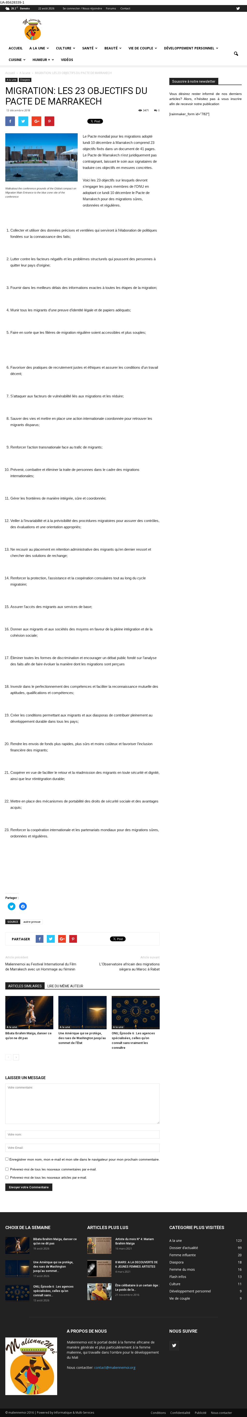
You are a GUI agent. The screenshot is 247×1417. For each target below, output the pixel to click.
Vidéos (67, 59)
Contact (125, 8)
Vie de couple (141, 48)
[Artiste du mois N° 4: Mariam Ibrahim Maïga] (99, 1245)
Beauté (111, 48)
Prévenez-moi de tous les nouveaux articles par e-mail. (48, 1177)
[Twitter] (238, 8)
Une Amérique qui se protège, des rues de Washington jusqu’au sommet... (53, 1267)
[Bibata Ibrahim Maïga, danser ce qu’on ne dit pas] (29, 1012)
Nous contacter (221, 1413)
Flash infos (177, 1276)
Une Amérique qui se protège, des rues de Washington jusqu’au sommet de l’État (82, 1038)
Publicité (200, 1413)
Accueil (16, 48)
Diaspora (25, 79)
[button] (236, 54)
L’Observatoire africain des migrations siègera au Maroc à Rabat (129, 966)
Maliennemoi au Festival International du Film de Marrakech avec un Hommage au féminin (40, 966)
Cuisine (15, 59)
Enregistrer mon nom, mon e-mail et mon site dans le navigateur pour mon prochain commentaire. (84, 1159)
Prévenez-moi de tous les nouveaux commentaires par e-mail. (53, 1169)
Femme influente (182, 1255)
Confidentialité (180, 1413)
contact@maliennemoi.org (114, 1367)
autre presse (32, 921)
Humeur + (41, 59)
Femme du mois (182, 1269)
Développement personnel (189, 48)
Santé (88, 48)
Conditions (158, 1413)
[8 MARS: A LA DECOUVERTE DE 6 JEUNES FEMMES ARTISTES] (99, 1268)
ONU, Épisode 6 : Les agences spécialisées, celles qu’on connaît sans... (53, 1291)
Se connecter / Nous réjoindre (82, 8)
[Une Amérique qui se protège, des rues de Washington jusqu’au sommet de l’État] (82, 1012)
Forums (111, 8)
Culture (63, 48)
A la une (37, 48)
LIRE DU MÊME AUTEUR (65, 986)
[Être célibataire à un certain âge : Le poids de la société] (99, 1291)
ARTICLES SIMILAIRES (25, 986)
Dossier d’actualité (183, 1247)
